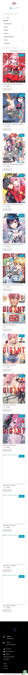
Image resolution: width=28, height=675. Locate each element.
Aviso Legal (6, 659)
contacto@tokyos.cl (11, 644)
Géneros (12, 14)
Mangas (8, 14)
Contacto (5, 668)
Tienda (5, 663)
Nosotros (5, 666)
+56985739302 (10, 638)
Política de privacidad (8, 656)
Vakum (22, 674)
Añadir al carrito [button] (7, 89)
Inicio (4, 14)
